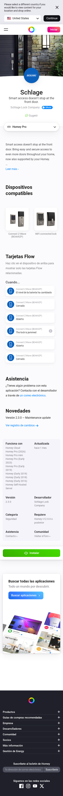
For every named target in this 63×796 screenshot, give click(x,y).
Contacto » (12, 536)
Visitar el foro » (42, 536)
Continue (51, 18)
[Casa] (31, 29)
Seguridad (11, 519)
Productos (9, 712)
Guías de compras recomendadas (22, 717)
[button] (22, 18)
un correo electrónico (33, 395)
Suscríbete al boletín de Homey (31, 763)
